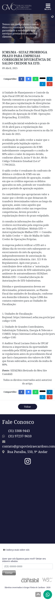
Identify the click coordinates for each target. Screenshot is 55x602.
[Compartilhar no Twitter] (42, 78)
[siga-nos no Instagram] (28, 463)
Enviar (9, 573)
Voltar (27, 406)
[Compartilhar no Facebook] (21, 79)
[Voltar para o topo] (38, 594)
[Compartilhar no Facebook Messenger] (28, 79)
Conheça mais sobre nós (17, 549)
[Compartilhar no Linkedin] (50, 79)
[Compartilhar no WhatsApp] (35, 79)
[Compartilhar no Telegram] (42, 84)
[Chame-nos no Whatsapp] (47, 594)
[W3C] (47, 579)
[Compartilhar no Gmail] (50, 84)
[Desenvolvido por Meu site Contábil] (30, 580)
